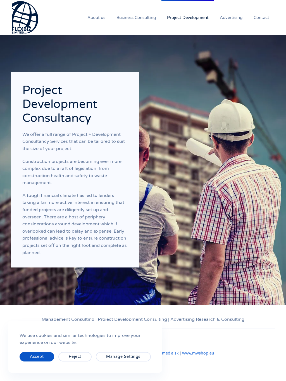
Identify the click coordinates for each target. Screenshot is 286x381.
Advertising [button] (231, 17)
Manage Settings (123, 356)
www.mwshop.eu (198, 353)
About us (96, 17)
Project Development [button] (188, 17)
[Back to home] (26, 17)
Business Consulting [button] (136, 17)
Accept (37, 356)
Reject (75, 356)
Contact (261, 17)
